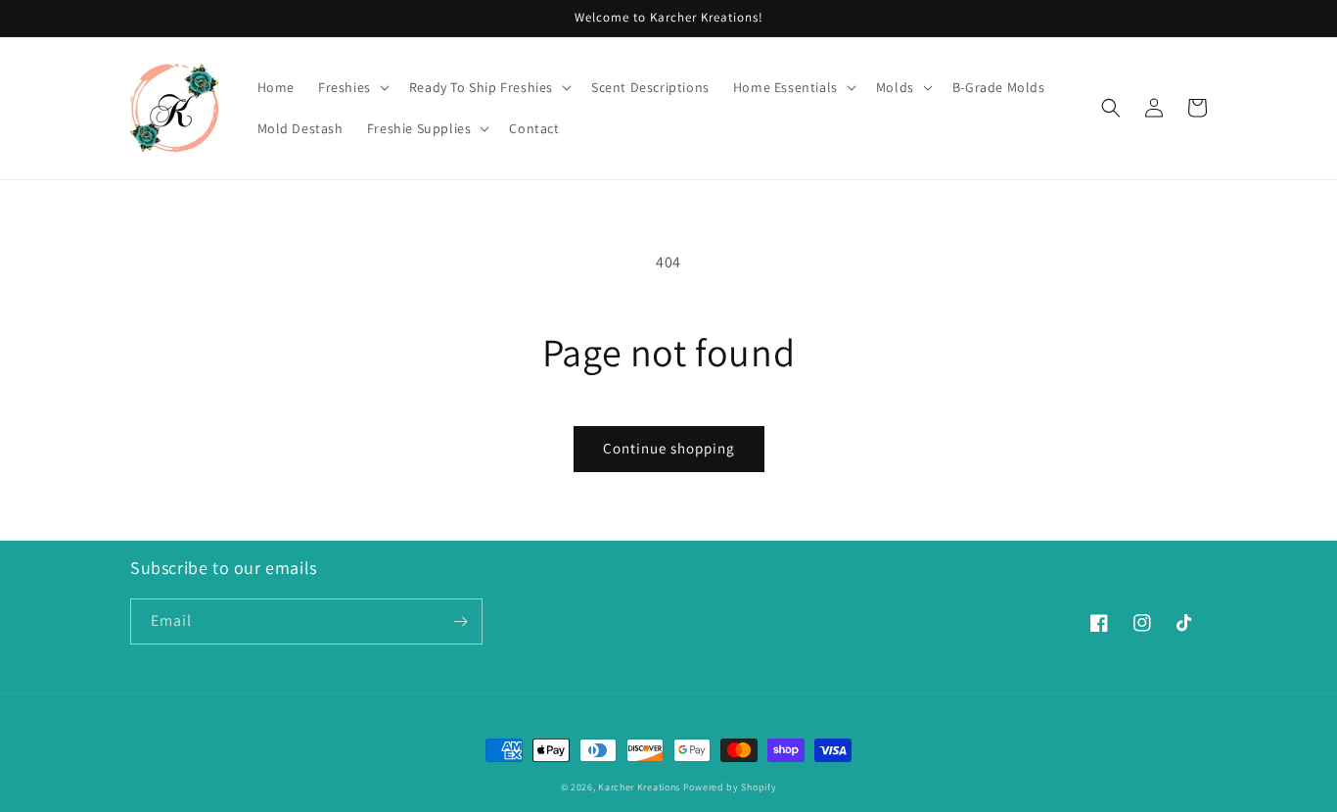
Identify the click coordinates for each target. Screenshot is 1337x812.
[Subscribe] (460, 621)
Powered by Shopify (730, 787)
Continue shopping (669, 448)
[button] (351, 87)
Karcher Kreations (639, 787)
